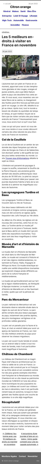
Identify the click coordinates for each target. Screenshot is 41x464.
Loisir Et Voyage (20, 16)
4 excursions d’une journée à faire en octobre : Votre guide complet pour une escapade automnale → (29, 439)
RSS (38, 461)
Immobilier (15, 25)
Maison (15, 11)
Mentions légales (9, 456)
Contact (22, 456)
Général (6, 11)
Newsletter (33, 456)
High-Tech (7, 20)
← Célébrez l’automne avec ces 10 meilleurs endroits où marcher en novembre (9, 439)
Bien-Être (31, 11)
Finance (25, 25)
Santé (23, 11)
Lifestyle (33, 16)
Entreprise (7, 16)
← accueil (7, 4)
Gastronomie (31, 20)
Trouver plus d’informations (17, 158)
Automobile (18, 20)
